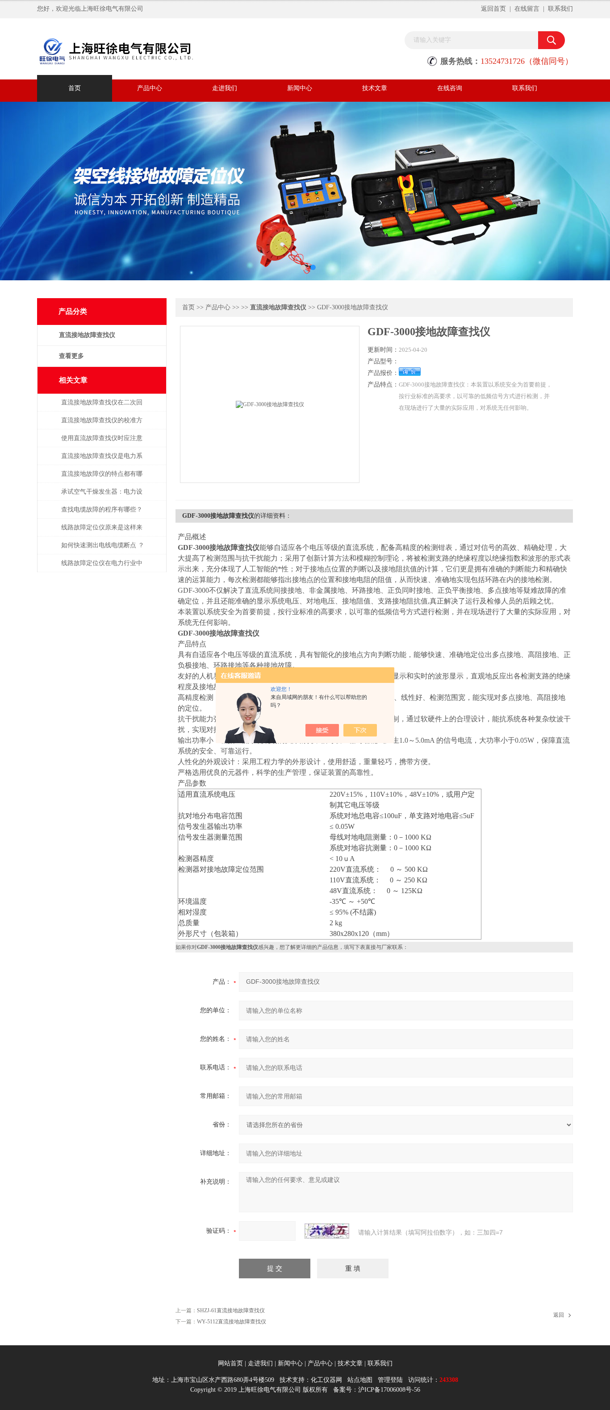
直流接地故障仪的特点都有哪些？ (101, 478)
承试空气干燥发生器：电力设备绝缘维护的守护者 (101, 496)
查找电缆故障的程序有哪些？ (101, 509)
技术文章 (374, 88)
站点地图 (359, 1380)
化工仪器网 (326, 1380)
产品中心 (149, 88)
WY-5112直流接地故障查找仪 (231, 1321)
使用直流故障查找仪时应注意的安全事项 (101, 442)
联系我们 (560, 8)
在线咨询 (449, 88)
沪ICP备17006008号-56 (389, 1389)
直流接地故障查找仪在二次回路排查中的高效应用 (101, 407)
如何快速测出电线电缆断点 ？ (102, 545)
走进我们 (224, 88)
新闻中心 (299, 88)
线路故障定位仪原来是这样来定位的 (101, 532)
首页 (74, 88)
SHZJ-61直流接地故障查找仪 (231, 1310)
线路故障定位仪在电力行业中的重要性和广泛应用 (101, 567)
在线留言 (526, 8)
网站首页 (230, 1363)
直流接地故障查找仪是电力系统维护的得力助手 (101, 460)
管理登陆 (390, 1380)
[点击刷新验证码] (327, 1231)
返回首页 (493, 8)
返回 (558, 1315)
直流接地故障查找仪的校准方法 (101, 425)
